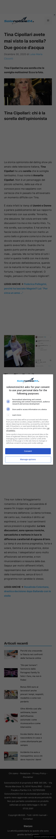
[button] (28, 415)
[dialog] (28, 419)
